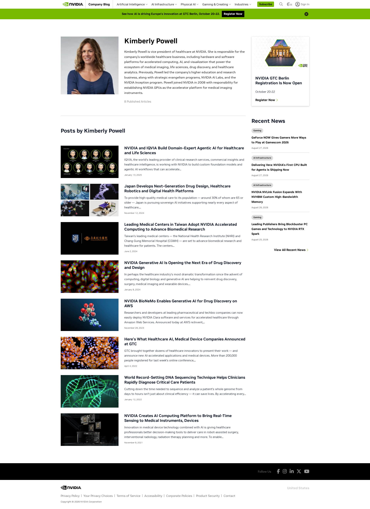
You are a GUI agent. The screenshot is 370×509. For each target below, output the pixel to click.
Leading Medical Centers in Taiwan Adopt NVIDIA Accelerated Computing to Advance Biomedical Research (180, 227)
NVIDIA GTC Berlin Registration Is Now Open (278, 80)
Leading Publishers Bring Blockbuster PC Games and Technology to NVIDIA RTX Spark (279, 229)
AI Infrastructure (162, 4)
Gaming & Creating (215, 4)
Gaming (257, 130)
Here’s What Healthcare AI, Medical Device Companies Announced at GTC (184, 341)
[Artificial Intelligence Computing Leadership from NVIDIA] (73, 4)
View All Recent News (289, 250)
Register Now (265, 100)
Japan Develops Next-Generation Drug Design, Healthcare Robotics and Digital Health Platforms (177, 188)
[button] (265, 4)
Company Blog (99, 4)
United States (298, 488)
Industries (241, 4)
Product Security (208, 496)
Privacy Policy (70, 496)
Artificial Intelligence (131, 4)
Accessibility (153, 496)
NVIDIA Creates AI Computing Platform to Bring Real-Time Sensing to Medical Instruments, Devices (178, 418)
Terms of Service (128, 496)
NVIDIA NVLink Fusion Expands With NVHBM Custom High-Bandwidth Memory (276, 196)
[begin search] (281, 4)
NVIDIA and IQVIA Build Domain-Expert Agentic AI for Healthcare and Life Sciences (184, 150)
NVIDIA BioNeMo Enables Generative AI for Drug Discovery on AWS (180, 303)
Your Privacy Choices (98, 496)
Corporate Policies (179, 496)
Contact (229, 496)
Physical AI (188, 4)
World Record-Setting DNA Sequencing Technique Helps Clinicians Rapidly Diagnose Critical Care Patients (184, 380)
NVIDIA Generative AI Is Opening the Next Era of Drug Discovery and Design (182, 265)
